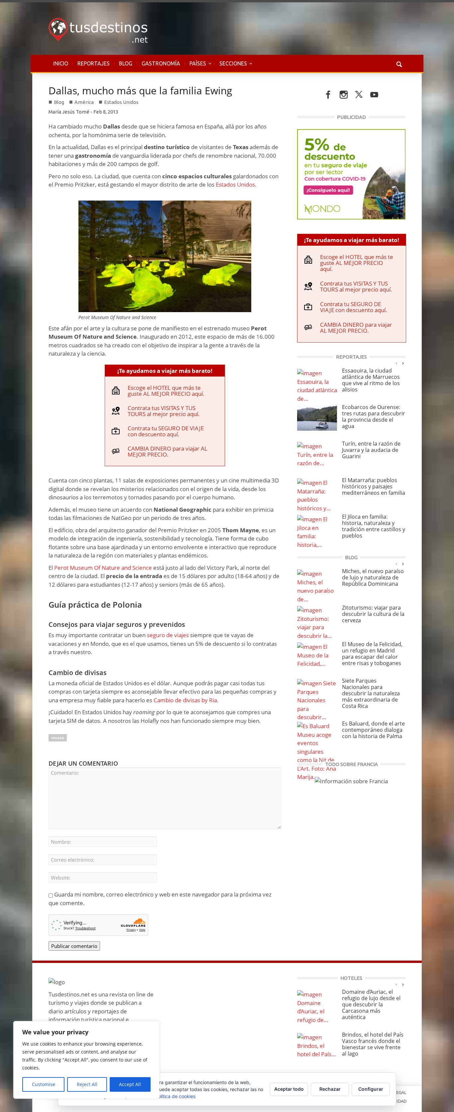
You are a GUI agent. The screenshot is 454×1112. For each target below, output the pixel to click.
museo (57, 737)
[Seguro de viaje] (351, 173)
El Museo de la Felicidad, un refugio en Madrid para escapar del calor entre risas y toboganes (372, 654)
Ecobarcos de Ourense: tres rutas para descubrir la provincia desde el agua (373, 416)
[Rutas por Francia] (351, 780)
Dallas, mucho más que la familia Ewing (140, 90)
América (84, 102)
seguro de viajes (168, 635)
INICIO (60, 63)
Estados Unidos (121, 102)
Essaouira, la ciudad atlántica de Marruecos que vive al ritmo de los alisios (371, 380)
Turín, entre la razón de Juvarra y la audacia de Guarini (371, 450)
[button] (398, 63)
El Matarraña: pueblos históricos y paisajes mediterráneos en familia (373, 486)
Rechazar (330, 1089)
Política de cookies (175, 1096)
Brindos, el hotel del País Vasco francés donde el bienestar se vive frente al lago (372, 1044)
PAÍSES (195, 66)
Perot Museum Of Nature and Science (102, 567)
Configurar (370, 1089)
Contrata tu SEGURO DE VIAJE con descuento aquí (166, 431)
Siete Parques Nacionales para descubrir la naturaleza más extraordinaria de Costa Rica (371, 693)
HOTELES (351, 978)
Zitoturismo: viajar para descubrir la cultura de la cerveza (373, 614)
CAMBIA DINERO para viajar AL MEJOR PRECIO (167, 451)
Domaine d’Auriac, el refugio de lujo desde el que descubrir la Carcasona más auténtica (371, 1004)
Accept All (130, 1084)
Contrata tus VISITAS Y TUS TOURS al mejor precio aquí (163, 411)
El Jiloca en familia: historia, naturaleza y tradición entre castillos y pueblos (373, 526)
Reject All (87, 1084)
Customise (43, 1084)
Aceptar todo (289, 1089)
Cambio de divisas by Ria (185, 700)
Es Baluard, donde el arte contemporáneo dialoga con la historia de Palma (373, 730)
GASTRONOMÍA (161, 63)
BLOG (125, 63)
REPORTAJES (93, 63)
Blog (59, 102)
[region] (86, 1060)
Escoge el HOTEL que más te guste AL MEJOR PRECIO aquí (165, 390)
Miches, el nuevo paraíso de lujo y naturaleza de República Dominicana (373, 577)
